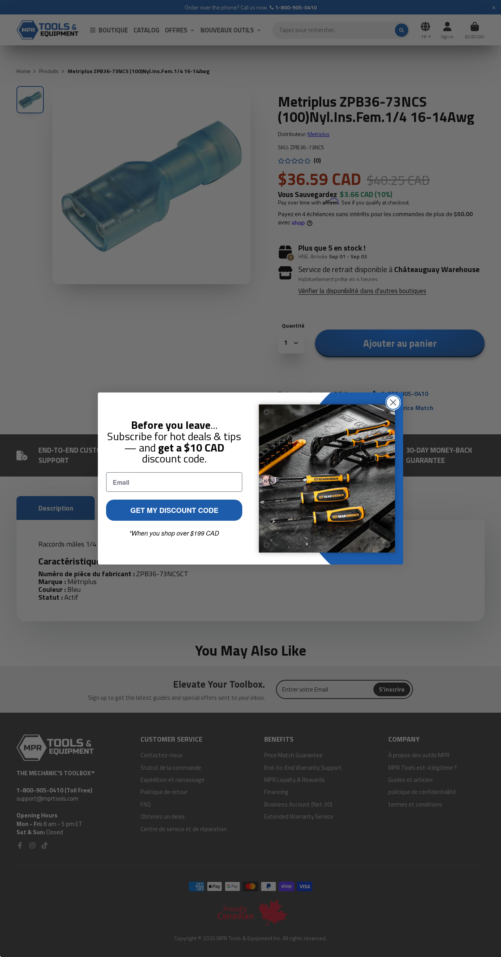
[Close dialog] (393, 402)
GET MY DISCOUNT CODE (174, 510)
